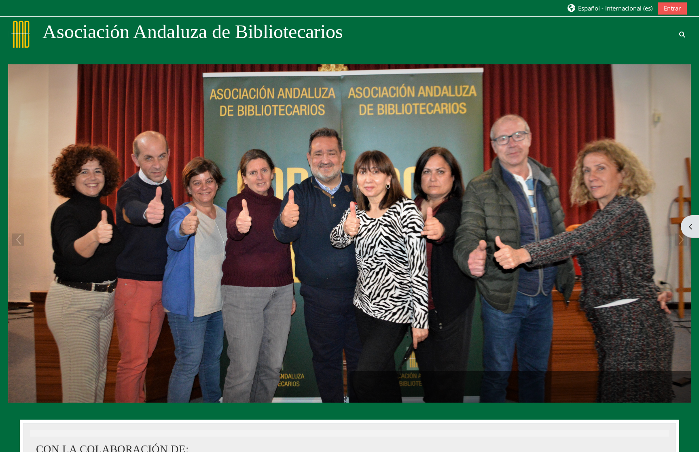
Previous (18, 239)
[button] (610, 8)
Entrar (672, 8)
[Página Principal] (21, 34)
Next (681, 239)
